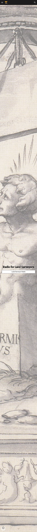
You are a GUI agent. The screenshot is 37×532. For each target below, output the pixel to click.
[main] (18, 267)
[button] (2, 2)
